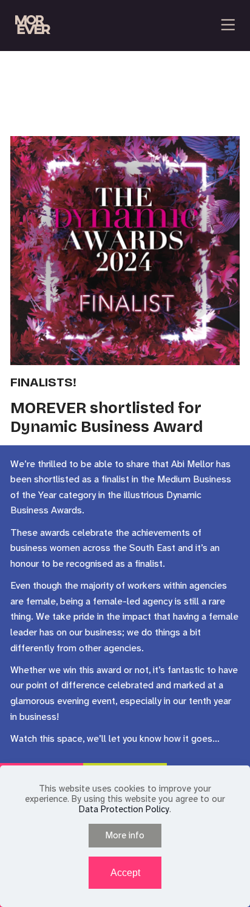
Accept (125, 873)
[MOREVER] (32, 25)
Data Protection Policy (124, 809)
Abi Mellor (193, 463)
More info (125, 835)
